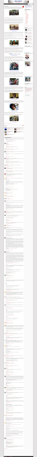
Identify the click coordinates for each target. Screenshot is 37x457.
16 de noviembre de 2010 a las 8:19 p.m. (9, 338)
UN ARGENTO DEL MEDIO (8, 375)
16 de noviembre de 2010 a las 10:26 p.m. (9, 385)
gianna (6, 367)
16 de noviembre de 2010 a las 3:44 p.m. (9, 220)
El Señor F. (6, 224)
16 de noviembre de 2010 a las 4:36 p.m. (9, 300)
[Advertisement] (14, 453)
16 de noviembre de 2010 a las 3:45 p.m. (9, 223)
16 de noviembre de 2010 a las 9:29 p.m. (9, 366)
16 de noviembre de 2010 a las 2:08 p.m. (9, 196)
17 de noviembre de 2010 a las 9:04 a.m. (9, 410)
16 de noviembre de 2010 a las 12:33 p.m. (9, 149)
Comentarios (27, 85)
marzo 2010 (27, 21)
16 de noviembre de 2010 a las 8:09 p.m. (9, 335)
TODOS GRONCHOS (8, 456)
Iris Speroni (6, 274)
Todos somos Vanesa (27, 15)
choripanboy (6, 164)
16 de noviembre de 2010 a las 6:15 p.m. (9, 323)
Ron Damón (6, 332)
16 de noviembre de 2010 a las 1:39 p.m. (9, 176)
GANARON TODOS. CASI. (29, 35)
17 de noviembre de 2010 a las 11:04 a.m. (9, 413)
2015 (25, 10)
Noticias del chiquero (6, 6)
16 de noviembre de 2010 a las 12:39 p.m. (9, 156)
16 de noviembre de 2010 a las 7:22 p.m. (9, 331)
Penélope (6, 391)
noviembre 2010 (27, 14)
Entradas (26, 84)
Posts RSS (30, 456)
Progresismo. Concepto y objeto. (29, 38)
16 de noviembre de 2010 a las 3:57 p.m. (9, 263)
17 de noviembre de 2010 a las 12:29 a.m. (10, 394)
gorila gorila (6, 142)
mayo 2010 (27, 20)
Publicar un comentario (6, 448)
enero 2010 (27, 22)
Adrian (6, 148)
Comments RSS (32, 456)
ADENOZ (6, 177)
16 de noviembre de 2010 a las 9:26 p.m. (9, 363)
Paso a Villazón (27, 16)
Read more (9, 129)
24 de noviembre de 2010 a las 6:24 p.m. (9, 447)
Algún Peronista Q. (7, 157)
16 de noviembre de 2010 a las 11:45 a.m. (9, 141)
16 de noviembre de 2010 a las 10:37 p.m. (9, 390)
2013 (25, 11)
